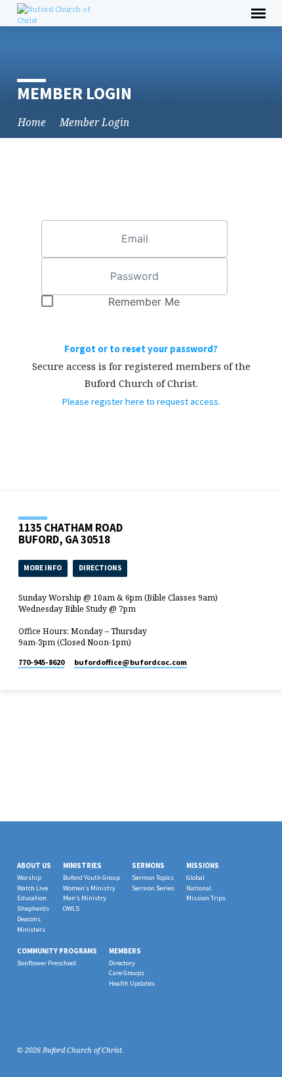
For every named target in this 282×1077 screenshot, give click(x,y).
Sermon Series (153, 888)
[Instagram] (39, 1018)
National (198, 888)
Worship (29, 877)
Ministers (31, 929)
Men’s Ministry (84, 898)
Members (125, 950)
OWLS (71, 908)
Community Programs (57, 950)
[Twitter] (54, 1018)
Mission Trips (206, 898)
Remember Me (144, 301)
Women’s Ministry (89, 888)
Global (195, 877)
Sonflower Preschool (46, 963)
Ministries (82, 865)
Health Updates (132, 983)
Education (32, 898)
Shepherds (33, 908)
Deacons (29, 919)
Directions (100, 567)
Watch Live (32, 888)
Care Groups (126, 973)
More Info (43, 567)
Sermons (148, 865)
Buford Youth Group (91, 877)
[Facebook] (23, 1018)
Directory (122, 963)
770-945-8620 (41, 662)
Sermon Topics (153, 877)
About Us (34, 865)
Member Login (94, 122)
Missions (202, 865)
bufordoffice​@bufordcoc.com (130, 662)
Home (32, 122)
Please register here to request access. (141, 401)
